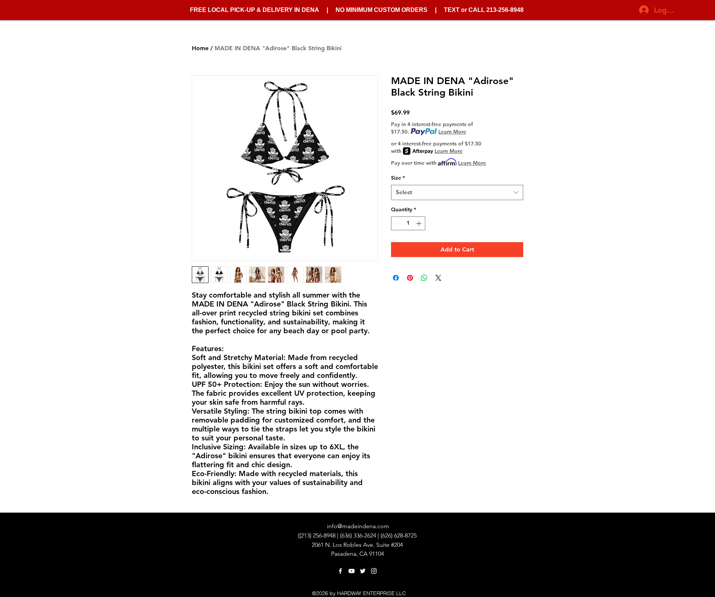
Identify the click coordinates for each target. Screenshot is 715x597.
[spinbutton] (408, 223)
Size (398, 177)
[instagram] (374, 571)
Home (200, 48)
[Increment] (419, 223)
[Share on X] (438, 277)
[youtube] (351, 571)
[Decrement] (396, 223)
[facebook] (340, 571)
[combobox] (457, 192)
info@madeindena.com (358, 526)
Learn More (452, 131)
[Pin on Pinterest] (410, 277)
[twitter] (362, 571)
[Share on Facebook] (395, 277)
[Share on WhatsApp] (424, 277)
